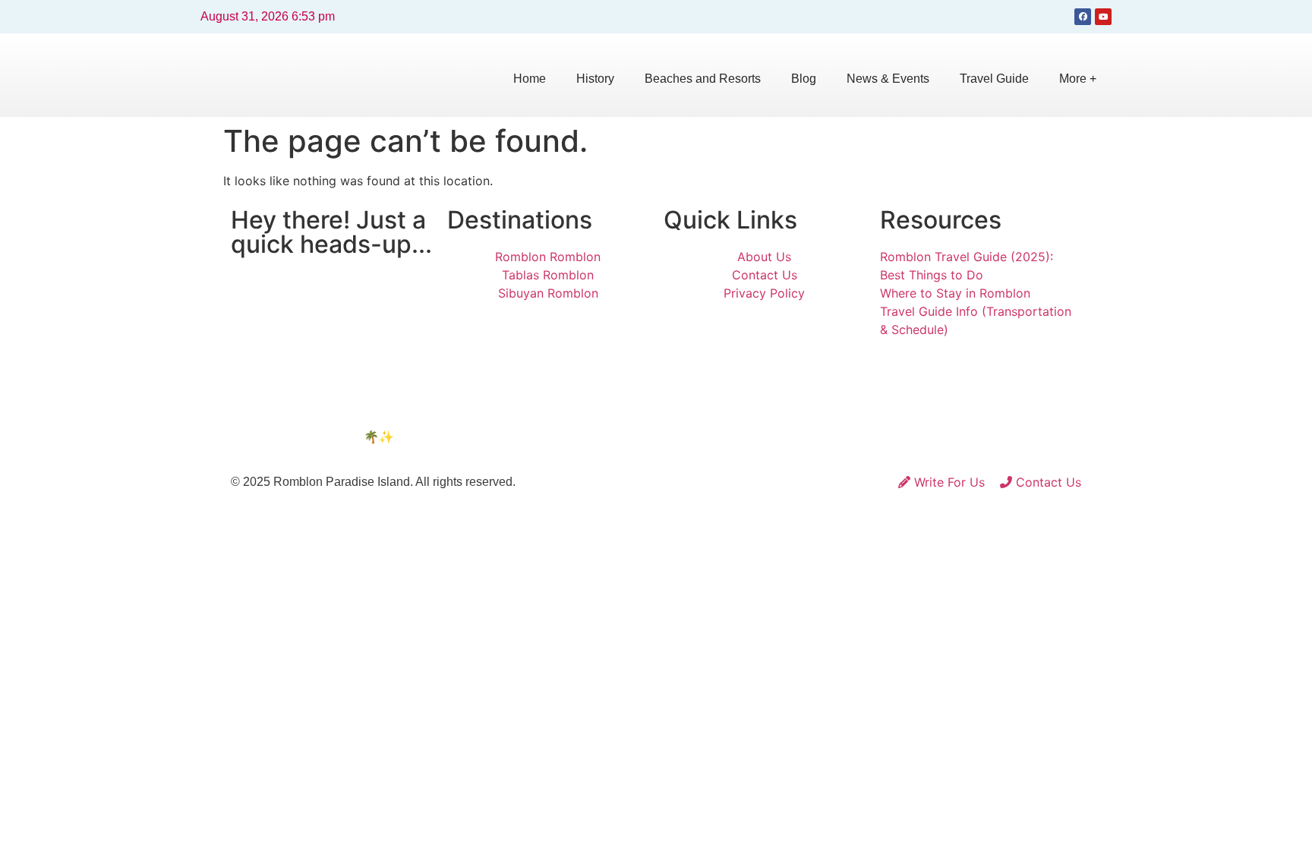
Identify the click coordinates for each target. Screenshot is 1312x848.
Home (529, 78)
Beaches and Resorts (703, 78)
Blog (803, 78)
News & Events (888, 78)
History (595, 78)
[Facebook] (1082, 16)
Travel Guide (994, 78)
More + (1077, 78)
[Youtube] (1103, 16)
